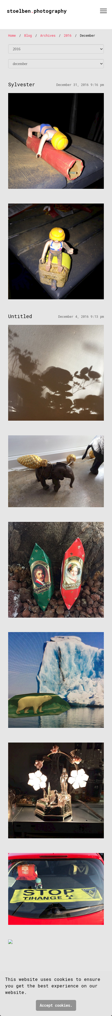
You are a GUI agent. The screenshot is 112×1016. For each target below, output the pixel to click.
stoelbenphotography (37, 11)
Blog (28, 35)
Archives (47, 35)
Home (12, 35)
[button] (30, 993)
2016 (67, 35)
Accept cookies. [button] (56, 1005)
